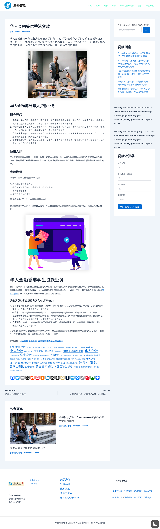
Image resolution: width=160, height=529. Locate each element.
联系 (140, 5)
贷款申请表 (66, 493)
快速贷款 (55, 355)
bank (45, 347)
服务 (98, 5)
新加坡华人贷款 (78, 355)
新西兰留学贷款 (15, 359)
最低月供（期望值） (126, 174)
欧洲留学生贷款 (63, 358)
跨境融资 (77, 367)
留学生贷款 (88, 362)
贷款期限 (121, 195)
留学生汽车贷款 (72, 363)
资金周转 (138, 497)
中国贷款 (38, 351)
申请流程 (65, 484)
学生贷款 (26, 354)
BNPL (50, 347)
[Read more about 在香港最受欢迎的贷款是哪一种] (33, 428)
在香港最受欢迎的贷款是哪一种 (27, 447)
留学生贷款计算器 (69, 497)
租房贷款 (148, 490)
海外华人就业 (76, 359)
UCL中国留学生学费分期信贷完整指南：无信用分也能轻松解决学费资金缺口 (134, 74)
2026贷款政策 (37, 347)
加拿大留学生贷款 (73, 351)
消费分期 (128, 497)
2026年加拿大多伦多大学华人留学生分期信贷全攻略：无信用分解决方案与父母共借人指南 (134, 63)
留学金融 (29, 366)
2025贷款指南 (18, 347)
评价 (114, 5)
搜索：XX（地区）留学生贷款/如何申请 (133, 25)
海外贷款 (19, 5)
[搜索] (146, 30)
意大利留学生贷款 (66, 355)
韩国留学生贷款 (86, 367)
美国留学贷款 (44, 366)
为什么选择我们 (127, 5)
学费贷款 (36, 355)
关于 (106, 5)
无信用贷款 (35, 359)
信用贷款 (49, 351)
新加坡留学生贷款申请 (92, 355)
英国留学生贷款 (63, 366)
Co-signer (69, 347)
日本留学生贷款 (48, 358)
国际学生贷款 (14, 355)
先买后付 (58, 351)
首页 (90, 5)
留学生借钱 (59, 362)
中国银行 (24, 340)
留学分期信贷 (46, 363)
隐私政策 (65, 488)
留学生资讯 (17, 366)
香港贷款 (96, 367)
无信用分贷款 (26, 359)
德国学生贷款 (44, 355)
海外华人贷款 (88, 358)
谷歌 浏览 (33, 340)
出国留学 (59, 340)
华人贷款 (91, 350)
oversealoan (87, 347)
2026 (29, 347)
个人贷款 (16, 351)
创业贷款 (148, 497)
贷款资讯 (150, 5)
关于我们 (65, 479)
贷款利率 (121, 184)
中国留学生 (28, 351)
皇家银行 (42, 340)
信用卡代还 (117, 497)
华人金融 (50, 340)
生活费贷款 (117, 490)
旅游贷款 (138, 490)
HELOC (77, 347)
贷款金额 (121, 163)
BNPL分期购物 (59, 347)
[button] (155, 524)
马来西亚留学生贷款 (16, 370)
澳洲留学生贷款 (30, 362)
